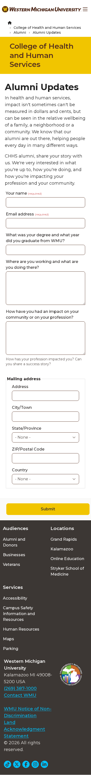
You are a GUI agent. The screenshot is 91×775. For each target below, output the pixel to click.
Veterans (11, 564)
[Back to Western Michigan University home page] (41, 9)
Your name (24, 193)
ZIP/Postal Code (28, 449)
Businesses (14, 555)
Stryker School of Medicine (67, 571)
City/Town (22, 407)
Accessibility (15, 598)
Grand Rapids (63, 539)
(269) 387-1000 (20, 688)
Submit (48, 509)
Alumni (20, 32)
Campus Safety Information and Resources (19, 614)
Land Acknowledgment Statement (24, 729)
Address (20, 386)
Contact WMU (20, 695)
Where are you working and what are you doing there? (42, 264)
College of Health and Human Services (47, 27)
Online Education (67, 558)
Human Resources (21, 629)
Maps (8, 639)
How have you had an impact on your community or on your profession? (42, 314)
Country (20, 470)
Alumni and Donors (14, 542)
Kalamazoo (61, 549)
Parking (10, 648)
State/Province (26, 428)
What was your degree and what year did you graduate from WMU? (42, 238)
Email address (27, 214)
